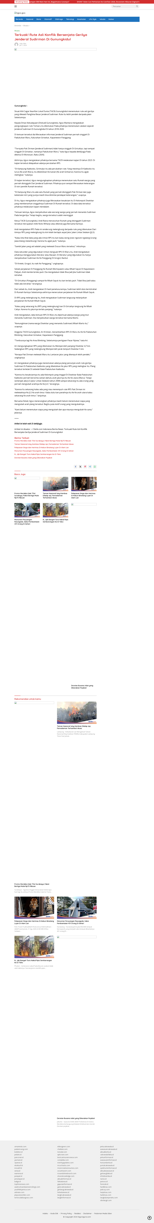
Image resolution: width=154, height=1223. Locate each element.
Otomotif (48, 19)
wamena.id (18, 1173)
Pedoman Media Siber (103, 1213)
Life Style (92, 19)
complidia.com (63, 1160)
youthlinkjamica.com (22, 1189)
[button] (137, 6)
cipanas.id (18, 1162)
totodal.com (62, 1152)
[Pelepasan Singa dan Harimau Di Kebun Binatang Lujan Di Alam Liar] (84, 484)
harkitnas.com (105, 1195)
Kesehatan (81, 19)
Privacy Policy (66, 1213)
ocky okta (22, 44)
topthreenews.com (21, 1184)
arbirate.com (19, 1192)
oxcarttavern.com (64, 1171)
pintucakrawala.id (107, 1146)
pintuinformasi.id (106, 1157)
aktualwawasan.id (107, 1171)
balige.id (17, 1181)
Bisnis (39, 19)
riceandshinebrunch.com (66, 1173)
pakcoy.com (105, 1189)
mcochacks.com (63, 1165)
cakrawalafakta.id (107, 1154)
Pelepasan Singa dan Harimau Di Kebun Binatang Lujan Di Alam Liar (41, 447)
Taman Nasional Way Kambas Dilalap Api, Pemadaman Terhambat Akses (44, 444)
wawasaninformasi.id (108, 1160)
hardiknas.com (106, 1187)
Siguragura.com (84, 1217)
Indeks (45, 1213)
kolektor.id (18, 1152)
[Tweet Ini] (80, 466)
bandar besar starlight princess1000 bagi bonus (118, 25)
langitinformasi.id (64, 1197)
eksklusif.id (18, 1165)
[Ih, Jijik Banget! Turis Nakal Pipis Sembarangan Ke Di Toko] (55, 510)
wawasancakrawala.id (108, 1149)
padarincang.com (21, 1149)
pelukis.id (17, 1154)
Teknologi (70, 19)
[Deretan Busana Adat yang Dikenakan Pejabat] (84, 593)
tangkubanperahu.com (109, 1197)
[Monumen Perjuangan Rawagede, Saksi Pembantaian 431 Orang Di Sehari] (27, 510)
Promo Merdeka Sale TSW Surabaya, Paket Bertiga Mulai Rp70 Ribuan (42, 441)
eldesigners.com (63, 1146)
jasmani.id (18, 1160)
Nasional (29, 19)
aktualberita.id (105, 1152)
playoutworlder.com (22, 1195)
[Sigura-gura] (19, 13)
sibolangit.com (106, 1200)
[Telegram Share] (90, 466)
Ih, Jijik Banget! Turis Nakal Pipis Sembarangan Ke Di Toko (37, 454)
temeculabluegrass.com (23, 1197)
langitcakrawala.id (64, 1195)
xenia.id (17, 1171)
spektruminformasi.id (108, 1168)
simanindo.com (20, 1146)
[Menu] (16, 6)
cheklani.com (62, 1149)
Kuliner (111, 19)
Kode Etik (54, 1213)
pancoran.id (18, 1157)
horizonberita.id (106, 1162)
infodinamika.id (106, 1176)
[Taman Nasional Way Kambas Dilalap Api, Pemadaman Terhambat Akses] (55, 484)
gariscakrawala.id (64, 1187)
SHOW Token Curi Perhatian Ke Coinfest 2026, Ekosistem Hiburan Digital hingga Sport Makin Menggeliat (96, 2)
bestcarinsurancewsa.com (67, 1157)
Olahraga (59, 19)
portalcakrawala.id (107, 1165)
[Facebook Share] (75, 466)
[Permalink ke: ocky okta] (16, 44)
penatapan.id (19, 1179)
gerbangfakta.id (106, 1173)
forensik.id (104, 1184)
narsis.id (103, 1179)
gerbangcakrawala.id (65, 1189)
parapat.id (18, 1176)
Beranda (19, 19)
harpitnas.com (105, 1192)
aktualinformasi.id (64, 1179)
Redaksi (77, 1213)
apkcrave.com (62, 1154)
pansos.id (104, 1181)
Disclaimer (87, 1213)
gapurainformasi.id (64, 1184)
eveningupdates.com (65, 1162)
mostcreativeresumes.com (67, 1168)
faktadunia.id (62, 1181)
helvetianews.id (63, 1192)
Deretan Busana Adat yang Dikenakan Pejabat (33, 458)
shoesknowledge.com (65, 1176)
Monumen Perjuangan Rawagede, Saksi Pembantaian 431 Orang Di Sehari (44, 451)
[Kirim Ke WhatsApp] (95, 466)
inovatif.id (18, 1168)
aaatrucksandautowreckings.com (27, 1187)
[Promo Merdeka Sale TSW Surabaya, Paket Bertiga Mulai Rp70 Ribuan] (27, 484)
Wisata (102, 19)
